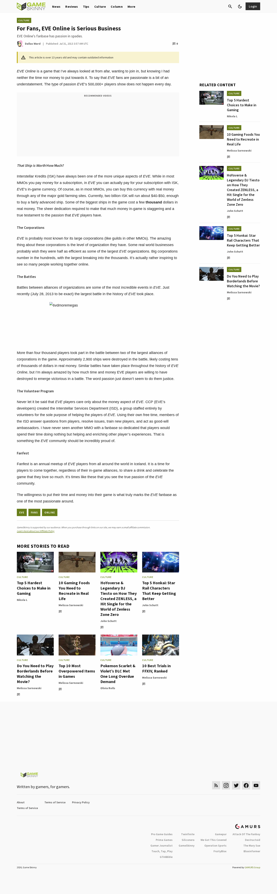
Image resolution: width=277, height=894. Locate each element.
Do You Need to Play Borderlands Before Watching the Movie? (35, 673)
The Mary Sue (251, 845)
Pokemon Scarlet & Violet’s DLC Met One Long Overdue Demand (117, 673)
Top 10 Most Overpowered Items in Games (77, 671)
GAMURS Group (252, 867)
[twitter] (236, 785)
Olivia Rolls (107, 688)
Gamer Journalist (161, 845)
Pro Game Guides (162, 834)
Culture (100, 6)
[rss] (216, 785)
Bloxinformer (252, 851)
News (56, 6)
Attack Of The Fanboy (246, 834)
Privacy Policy (81, 802)
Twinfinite (187, 834)
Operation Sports (215, 845)
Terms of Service (54, 802)
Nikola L (22, 600)
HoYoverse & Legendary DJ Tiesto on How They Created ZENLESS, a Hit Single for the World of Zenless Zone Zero (118, 598)
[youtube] (256, 785)
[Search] (230, 6)
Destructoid (252, 840)
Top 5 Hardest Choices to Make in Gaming (33, 588)
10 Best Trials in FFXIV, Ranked (156, 668)
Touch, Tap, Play (162, 851)
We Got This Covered (214, 840)
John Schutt (108, 621)
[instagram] (226, 785)
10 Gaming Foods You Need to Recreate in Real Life (74, 590)
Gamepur (221, 834)
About (21, 802)
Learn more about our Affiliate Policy (35, 531)
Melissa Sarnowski (71, 605)
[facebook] (246, 785)
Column (117, 6)
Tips (86, 6)
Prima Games (164, 840)
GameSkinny (186, 845)
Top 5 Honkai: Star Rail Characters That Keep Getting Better (159, 590)
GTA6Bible (166, 857)
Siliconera (188, 840)
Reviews (71, 6)
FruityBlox (220, 851)
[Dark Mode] (240, 6)
